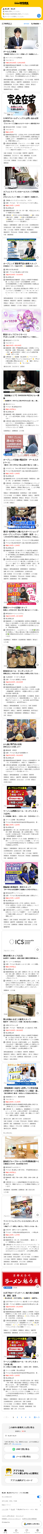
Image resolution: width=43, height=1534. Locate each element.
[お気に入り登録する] (37, 45)
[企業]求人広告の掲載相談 (29, 1518)
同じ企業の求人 (7, 1133)
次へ (35, 1417)
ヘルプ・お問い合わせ (8, 1516)
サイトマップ (19, 1516)
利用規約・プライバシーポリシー (11, 1518)
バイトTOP (5, 1509)
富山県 (13, 1509)
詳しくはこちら (16, 1444)
